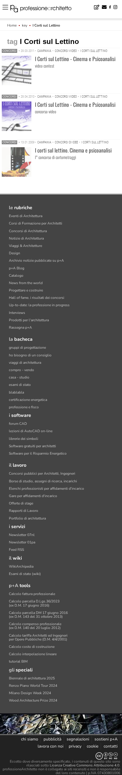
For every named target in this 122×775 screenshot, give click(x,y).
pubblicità (52, 739)
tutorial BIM (18, 661)
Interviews (17, 312)
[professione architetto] (44, 9)
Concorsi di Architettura (28, 231)
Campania (44, 51)
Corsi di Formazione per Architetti (35, 223)
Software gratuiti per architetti (32, 446)
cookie (92, 746)
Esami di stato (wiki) (25, 573)
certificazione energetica (28, 399)
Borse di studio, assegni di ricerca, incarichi (43, 481)
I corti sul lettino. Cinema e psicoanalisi (73, 150)
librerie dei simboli (23, 438)
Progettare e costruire (26, 290)
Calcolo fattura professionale (32, 594)
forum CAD (18, 423)
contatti (111, 746)
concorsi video (66, 51)
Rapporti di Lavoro (23, 510)
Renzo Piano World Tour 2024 (33, 685)
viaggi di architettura (25, 362)
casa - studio (19, 377)
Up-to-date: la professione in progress (39, 305)
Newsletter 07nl (22, 534)
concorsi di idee (66, 142)
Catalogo (16, 275)
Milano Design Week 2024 (30, 693)
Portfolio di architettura (27, 518)
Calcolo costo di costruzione (31, 646)
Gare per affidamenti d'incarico (33, 496)
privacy (75, 746)
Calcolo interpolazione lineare (33, 654)
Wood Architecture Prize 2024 (33, 700)
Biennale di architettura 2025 (32, 678)
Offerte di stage (21, 503)
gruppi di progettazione (27, 347)
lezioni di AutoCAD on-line (30, 431)
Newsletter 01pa (22, 542)
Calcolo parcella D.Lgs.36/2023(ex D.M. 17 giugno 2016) (34, 603)
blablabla (16, 392)
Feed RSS (16, 549)
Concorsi (9, 51)
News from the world (26, 283)
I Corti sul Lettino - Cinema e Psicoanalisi (75, 59)
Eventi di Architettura (25, 216)
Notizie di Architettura (26, 238)
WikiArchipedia (21, 566)
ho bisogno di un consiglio (30, 355)
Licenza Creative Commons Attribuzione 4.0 (84, 765)
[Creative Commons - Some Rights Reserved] (61, 756)
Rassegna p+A (20, 327)
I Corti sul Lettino (93, 51)
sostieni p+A (106, 739)
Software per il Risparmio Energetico (38, 453)
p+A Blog (16, 268)
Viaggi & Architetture (25, 245)
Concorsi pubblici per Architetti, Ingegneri (42, 473)
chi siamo (29, 739)
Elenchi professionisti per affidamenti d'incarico (46, 488)
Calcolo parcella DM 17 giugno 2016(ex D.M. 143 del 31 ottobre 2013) (38, 614)
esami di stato (20, 384)
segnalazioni (78, 739)
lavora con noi (50, 746)
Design (14, 253)
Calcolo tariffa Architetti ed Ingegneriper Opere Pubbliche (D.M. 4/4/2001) (38, 637)
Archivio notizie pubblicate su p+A (36, 260)
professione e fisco (24, 407)
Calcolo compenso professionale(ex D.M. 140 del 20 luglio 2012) (35, 626)
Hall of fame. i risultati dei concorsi (36, 297)
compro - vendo (21, 370)
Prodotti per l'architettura (29, 320)
